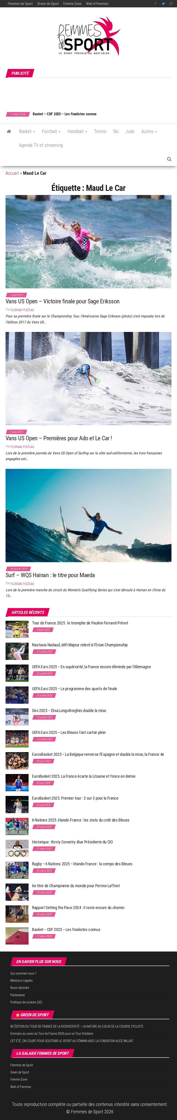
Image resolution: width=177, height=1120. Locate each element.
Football (50, 131)
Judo (130, 131)
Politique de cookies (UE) (26, 1002)
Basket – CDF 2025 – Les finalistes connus (65, 114)
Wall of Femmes (97, 4)
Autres (148, 131)
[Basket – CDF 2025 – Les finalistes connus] (17, 936)
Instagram (171, 3)
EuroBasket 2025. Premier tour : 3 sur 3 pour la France (75, 798)
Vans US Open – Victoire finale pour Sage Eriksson (63, 301)
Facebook (155, 3)
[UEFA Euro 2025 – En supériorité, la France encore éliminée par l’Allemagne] (17, 673)
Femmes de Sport (20, 4)
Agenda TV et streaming (41, 145)
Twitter (163, 3)
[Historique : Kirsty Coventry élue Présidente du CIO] (17, 848)
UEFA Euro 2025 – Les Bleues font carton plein (69, 732)
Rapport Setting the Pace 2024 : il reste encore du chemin (78, 907)
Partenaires (17, 995)
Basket (26, 131)
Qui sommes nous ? (23, 973)
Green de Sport (48, 4)
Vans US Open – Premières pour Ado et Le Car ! (59, 438)
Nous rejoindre (19, 988)
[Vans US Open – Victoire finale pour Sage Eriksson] (88, 241)
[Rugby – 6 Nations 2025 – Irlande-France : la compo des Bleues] (17, 870)
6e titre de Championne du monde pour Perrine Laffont (76, 885)
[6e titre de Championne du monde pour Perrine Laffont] (17, 892)
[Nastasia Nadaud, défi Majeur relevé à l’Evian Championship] (17, 651)
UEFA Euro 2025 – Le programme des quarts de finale (74, 688)
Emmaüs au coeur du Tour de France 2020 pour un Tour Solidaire (51, 1033)
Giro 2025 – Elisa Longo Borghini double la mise (69, 710)
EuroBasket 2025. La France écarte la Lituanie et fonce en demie (83, 776)
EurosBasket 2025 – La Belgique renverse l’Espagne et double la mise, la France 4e (98, 754)
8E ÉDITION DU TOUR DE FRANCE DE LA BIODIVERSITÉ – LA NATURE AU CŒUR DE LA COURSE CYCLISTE (76, 1026)
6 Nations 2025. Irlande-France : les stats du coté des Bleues (81, 820)
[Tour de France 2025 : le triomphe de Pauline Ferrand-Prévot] (17, 629)
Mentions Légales (21, 980)
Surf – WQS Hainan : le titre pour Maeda (50, 575)
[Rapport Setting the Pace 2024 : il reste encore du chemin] (17, 914)
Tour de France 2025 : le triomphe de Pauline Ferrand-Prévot (80, 623)
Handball (76, 131)
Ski (116, 131)
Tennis (100, 131)
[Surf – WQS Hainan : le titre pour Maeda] (88, 515)
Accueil (12, 173)
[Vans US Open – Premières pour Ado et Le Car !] (88, 378)
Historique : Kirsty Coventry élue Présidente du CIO (72, 841)
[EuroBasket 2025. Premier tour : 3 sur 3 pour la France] (17, 804)
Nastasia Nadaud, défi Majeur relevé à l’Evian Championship (80, 644)
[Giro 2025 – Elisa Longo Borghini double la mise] (17, 717)
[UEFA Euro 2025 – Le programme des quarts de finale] (17, 695)
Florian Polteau (22, 310)
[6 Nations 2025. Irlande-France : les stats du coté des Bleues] (17, 826)
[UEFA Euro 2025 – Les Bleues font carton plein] (17, 738)
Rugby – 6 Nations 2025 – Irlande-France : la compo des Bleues (82, 863)
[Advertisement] (89, 92)
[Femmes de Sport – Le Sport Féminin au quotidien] (9, 131)
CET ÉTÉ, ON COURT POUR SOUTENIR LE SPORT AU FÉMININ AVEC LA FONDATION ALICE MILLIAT (71, 1041)
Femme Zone (72, 4)
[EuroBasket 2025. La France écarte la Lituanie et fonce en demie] (17, 782)
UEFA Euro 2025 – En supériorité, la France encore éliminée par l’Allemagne (91, 666)
